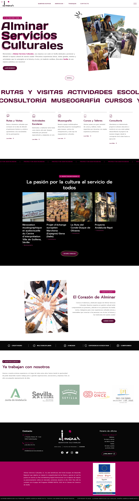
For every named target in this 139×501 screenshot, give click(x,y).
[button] (10, 68)
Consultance (52, 239)
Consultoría (75, 233)
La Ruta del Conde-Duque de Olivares (80, 227)
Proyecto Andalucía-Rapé (104, 226)
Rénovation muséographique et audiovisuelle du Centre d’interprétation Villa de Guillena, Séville (32, 233)
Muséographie (28, 245)
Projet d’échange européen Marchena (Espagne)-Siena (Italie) (56, 230)
